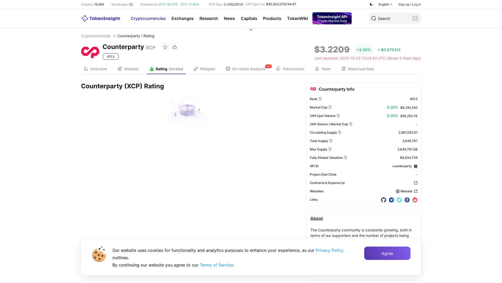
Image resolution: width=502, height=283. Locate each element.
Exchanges (183, 18)
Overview (98, 69)
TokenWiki (297, 18)
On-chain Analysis (248, 69)
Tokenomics (293, 69)
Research (208, 18)
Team (326, 69)
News (229, 18)
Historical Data (361, 69)
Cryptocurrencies (148, 18)
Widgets (207, 69)
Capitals (249, 18)
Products (272, 18)
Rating (169, 69)
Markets (131, 69)
